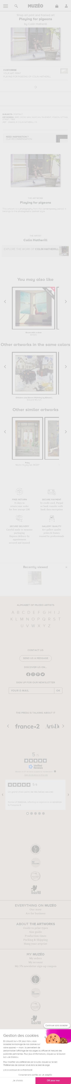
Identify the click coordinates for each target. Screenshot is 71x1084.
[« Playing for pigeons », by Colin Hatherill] (34, 578)
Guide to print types (35, 928)
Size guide (35, 932)
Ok (58, 690)
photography (26, 209)
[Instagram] (33, 676)
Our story (35, 909)
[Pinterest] (38, 676)
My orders (35, 958)
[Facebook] (28, 676)
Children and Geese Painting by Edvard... (34, 399)
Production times (35, 936)
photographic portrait (28, 211)
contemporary (49, 209)
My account (35, 962)
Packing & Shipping (35, 940)
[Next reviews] (68, 794)
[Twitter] (42, 676)
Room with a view (33, 334)
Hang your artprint (35, 944)
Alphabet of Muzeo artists (35, 605)
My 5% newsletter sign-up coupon (35, 966)
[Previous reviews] (2, 794)
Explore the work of (31, 249)
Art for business (35, 913)
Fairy (27, 464)
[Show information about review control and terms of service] (55, 771)
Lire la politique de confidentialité (17, 1070)
